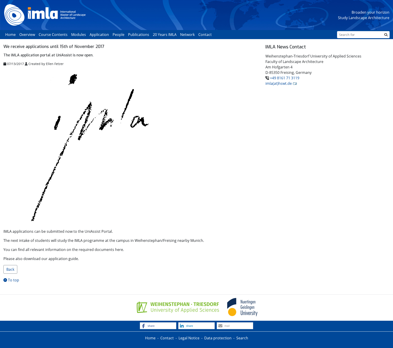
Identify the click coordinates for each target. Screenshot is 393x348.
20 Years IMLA (164, 34)
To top (13, 280)
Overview (27, 34)
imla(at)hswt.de (278, 83)
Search (242, 337)
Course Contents (53, 34)
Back (10, 269)
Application (99, 34)
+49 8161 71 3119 (284, 77)
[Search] (386, 34)
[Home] (45, 14)
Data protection (218, 337)
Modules (78, 34)
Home (10, 34)
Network (187, 34)
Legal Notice (189, 337)
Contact (205, 34)
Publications (138, 34)
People (118, 34)
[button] (158, 326)
